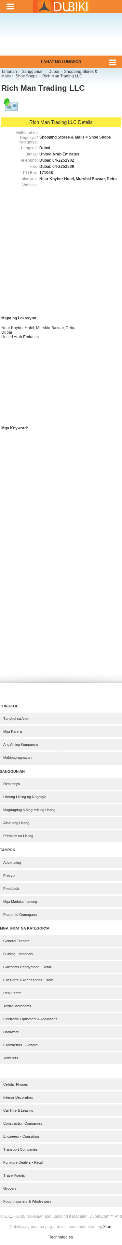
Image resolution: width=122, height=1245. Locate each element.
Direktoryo (11, 784)
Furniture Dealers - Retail (23, 1162)
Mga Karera (12, 731)
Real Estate (12, 993)
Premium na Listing (18, 836)
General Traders (16, 941)
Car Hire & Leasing (18, 1110)
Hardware (11, 1032)
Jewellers (10, 1058)
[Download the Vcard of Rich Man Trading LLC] (11, 107)
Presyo (9, 875)
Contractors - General (20, 1045)
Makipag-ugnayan (17, 757)
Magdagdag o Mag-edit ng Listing (29, 810)
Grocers (10, 1188)
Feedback (11, 888)
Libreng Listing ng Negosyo (24, 797)
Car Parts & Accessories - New (28, 980)
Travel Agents (14, 1175)
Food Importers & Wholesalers (27, 1201)
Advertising (12, 862)
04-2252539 (63, 166)
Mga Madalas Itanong (20, 902)
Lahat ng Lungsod (61, 62)
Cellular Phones (15, 1084)
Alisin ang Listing (16, 823)
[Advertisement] (61, 38)
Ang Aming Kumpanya (20, 744)
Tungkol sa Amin (16, 718)
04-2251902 (63, 160)
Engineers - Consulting (21, 1136)
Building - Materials (18, 954)
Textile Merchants (17, 1006)
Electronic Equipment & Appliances (30, 1019)
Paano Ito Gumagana (20, 915)
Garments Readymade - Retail (27, 967)
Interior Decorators (18, 1097)
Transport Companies (20, 1149)
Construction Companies (22, 1123)
